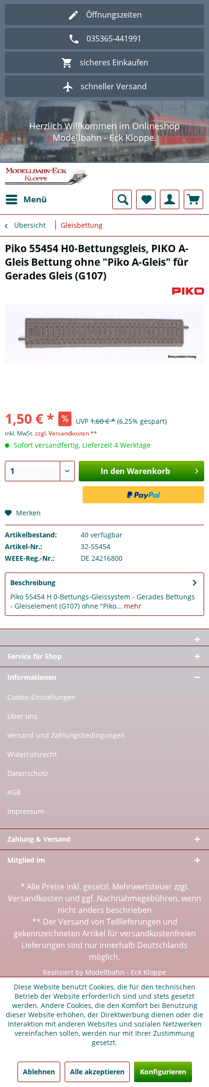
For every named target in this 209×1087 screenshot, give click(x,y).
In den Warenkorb (135, 471)
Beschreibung (32, 582)
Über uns (22, 716)
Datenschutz (27, 773)
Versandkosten (35, 898)
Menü (35, 199)
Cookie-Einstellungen (41, 697)
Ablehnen (39, 1071)
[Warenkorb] (193, 199)
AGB (14, 792)
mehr (131, 606)
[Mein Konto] (169, 199)
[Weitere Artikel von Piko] (188, 290)
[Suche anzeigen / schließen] (122, 199)
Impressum (25, 811)
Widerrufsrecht (32, 754)
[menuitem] (26, 199)
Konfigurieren (163, 1071)
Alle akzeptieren (97, 1071)
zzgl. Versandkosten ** (66, 433)
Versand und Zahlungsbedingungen (66, 735)
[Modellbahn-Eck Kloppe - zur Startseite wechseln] (46, 176)
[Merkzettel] (146, 199)
